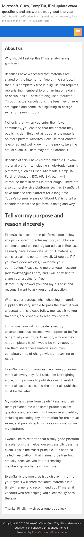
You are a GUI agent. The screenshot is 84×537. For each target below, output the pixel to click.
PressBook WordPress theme (49, 532)
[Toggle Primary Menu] (78, 32)
